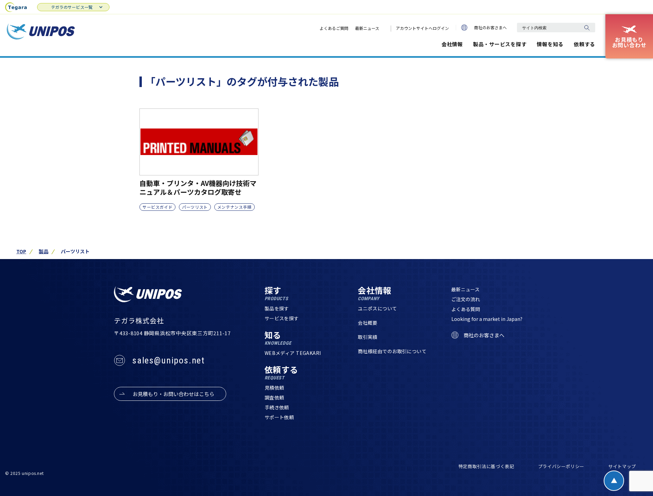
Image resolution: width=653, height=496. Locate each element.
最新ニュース (367, 28)
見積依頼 (274, 387)
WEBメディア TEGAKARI (293, 352)
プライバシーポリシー (561, 466)
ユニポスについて (377, 308)
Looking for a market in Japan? (486, 318)
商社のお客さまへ (490, 27)
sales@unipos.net (168, 360)
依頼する (584, 44)
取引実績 (368, 337)
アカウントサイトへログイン (422, 28)
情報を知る (550, 44)
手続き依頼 (277, 407)
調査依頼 (274, 397)
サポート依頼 (279, 417)
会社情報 (452, 44)
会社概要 (368, 322)
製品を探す (277, 308)
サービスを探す (282, 318)
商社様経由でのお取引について (392, 351)
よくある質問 (465, 309)
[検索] (586, 27)
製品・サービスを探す (500, 44)
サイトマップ (622, 466)
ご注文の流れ (465, 299)
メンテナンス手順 (234, 207)
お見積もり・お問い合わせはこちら (173, 393)
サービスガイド (157, 207)
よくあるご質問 (334, 28)
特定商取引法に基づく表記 (486, 466)
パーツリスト (195, 207)
